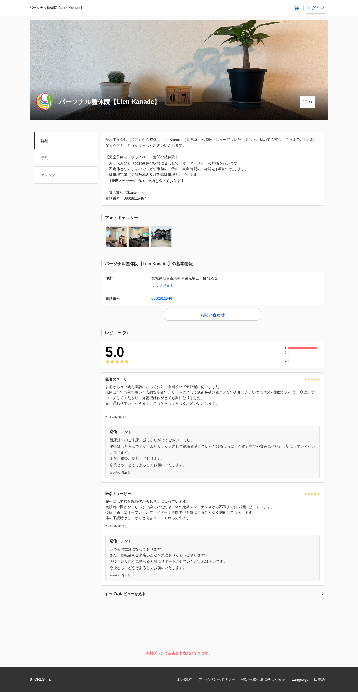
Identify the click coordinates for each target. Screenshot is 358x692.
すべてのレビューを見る (125, 594)
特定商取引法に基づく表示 (263, 679)
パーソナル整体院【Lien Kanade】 (57, 8)
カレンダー (50, 175)
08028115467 (162, 298)
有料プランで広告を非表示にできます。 (179, 653)
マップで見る (162, 285)
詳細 (44, 141)
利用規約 (184, 679)
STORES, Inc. (41, 679)
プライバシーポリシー (216, 679)
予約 (44, 158)
